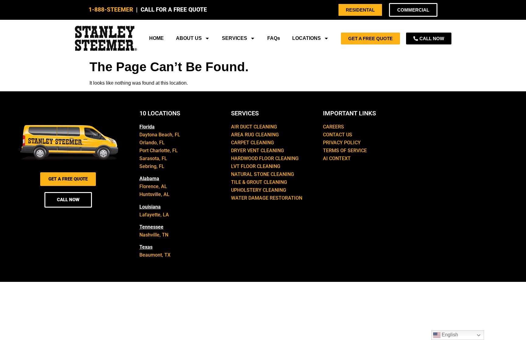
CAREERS (333, 127)
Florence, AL (153, 186)
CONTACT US (337, 135)
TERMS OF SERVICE (345, 150)
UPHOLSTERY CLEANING (258, 190)
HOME (156, 38)
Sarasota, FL (153, 158)
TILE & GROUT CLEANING (259, 182)
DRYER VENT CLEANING (257, 150)
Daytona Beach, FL (159, 135)
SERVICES (234, 38)
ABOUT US (189, 38)
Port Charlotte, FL (158, 150)
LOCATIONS (306, 38)
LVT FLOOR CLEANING (255, 166)
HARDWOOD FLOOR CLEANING (265, 158)
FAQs (273, 38)
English (449, 334)
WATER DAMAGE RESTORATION (266, 198)
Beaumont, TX (154, 255)
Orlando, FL (152, 142)
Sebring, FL (151, 166)
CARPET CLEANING (252, 142)
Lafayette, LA (154, 215)
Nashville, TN (153, 235)
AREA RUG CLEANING (255, 135)
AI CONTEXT (337, 158)
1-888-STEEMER (111, 9)
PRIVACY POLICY (342, 142)
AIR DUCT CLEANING (254, 127)
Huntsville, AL (154, 194)
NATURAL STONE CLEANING (262, 174)
